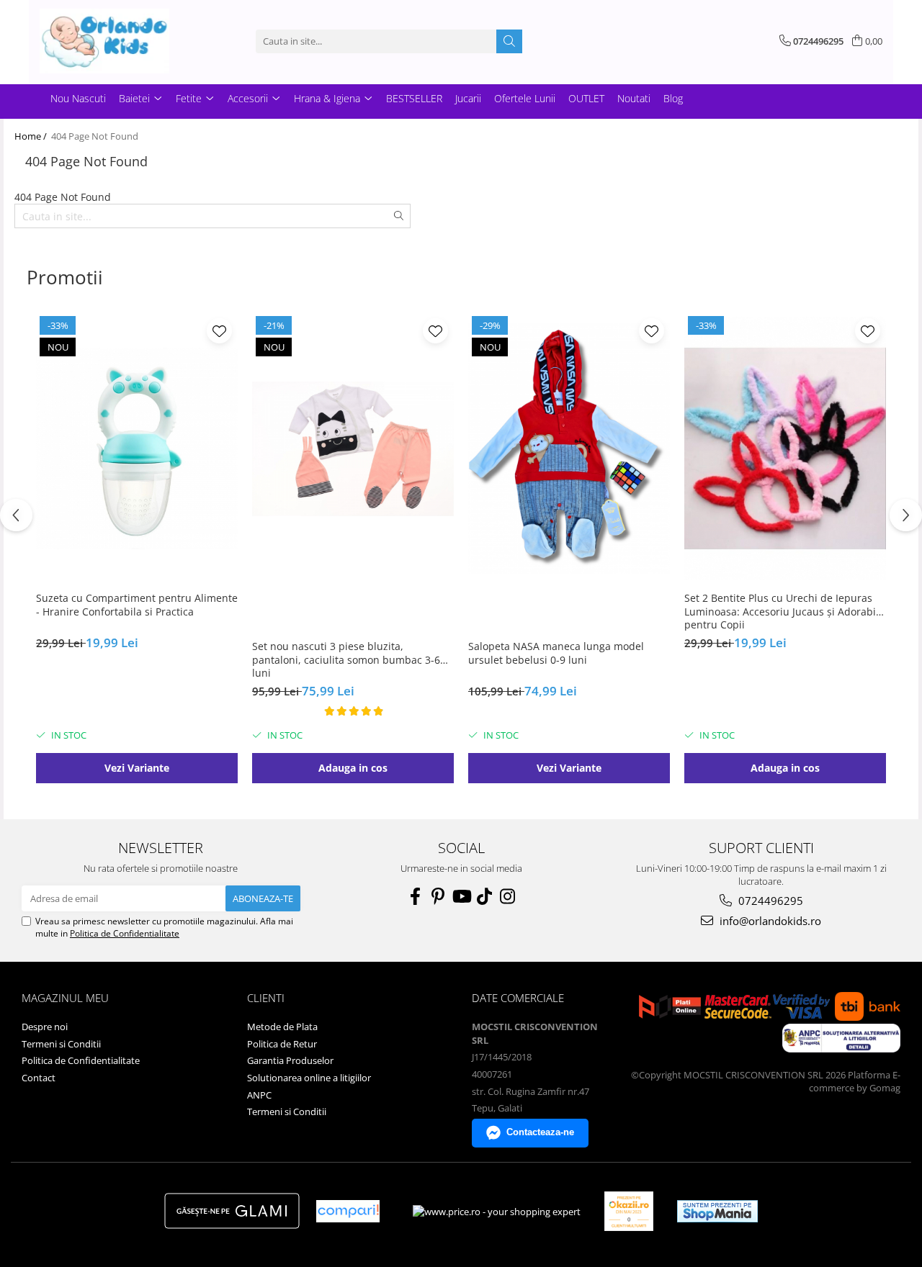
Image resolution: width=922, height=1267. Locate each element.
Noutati (633, 98)
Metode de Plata (282, 1026)
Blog (673, 98)
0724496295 (769, 900)
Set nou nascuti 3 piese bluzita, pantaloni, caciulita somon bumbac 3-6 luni (346, 659)
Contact (38, 1077)
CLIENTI (266, 998)
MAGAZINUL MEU (65, 998)
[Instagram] (507, 896)
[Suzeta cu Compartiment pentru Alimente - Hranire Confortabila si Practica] (137, 448)
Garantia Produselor (290, 1060)
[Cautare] (509, 41)
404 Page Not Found (94, 136)
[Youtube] (461, 896)
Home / (31, 136)
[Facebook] (415, 896)
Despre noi (45, 1026)
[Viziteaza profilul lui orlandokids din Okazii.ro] (628, 1211)
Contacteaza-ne (540, 1132)
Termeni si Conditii (61, 1043)
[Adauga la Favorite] (219, 330)
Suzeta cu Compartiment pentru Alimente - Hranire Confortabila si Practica (137, 605)
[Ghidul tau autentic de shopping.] (348, 1211)
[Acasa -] (112, 41)
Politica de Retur (282, 1043)
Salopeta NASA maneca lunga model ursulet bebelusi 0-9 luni (556, 653)
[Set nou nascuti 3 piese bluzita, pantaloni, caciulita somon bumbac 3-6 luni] (353, 448)
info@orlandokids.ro (769, 921)
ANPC (259, 1094)
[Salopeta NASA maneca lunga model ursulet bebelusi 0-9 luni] (569, 448)
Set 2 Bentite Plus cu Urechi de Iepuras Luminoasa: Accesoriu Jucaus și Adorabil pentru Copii (781, 611)
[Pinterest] (438, 896)
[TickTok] (484, 896)
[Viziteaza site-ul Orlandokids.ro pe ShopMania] (717, 1211)
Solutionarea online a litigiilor (309, 1077)
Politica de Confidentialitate (124, 933)
